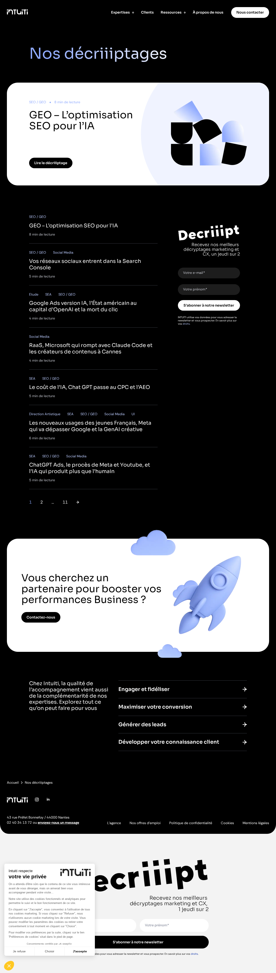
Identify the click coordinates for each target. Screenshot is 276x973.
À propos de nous (208, 12)
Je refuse (19, 951)
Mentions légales (256, 823)
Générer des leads (142, 724)
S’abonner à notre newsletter (208, 305)
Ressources (171, 12)
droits (186, 323)
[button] (9, 966)
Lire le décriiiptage (50, 163)
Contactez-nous (41, 617)
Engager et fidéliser (143, 689)
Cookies (227, 823)
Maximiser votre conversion (155, 707)
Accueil (13, 782)
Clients (147, 12)
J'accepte (80, 951)
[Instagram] (37, 802)
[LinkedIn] (48, 802)
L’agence (114, 823)
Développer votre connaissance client (168, 742)
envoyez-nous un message (58, 822)
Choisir (49, 951)
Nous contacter (250, 12)
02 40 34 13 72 (19, 822)
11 (65, 502)
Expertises (120, 12)
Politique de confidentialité (190, 823)
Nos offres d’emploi (145, 823)
